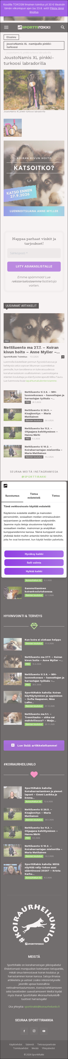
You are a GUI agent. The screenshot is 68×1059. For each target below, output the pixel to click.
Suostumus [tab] (12, 495)
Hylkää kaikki (34, 571)
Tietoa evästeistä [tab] (34, 495)
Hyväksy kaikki (34, 554)
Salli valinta (34, 562)
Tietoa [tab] (56, 495)
